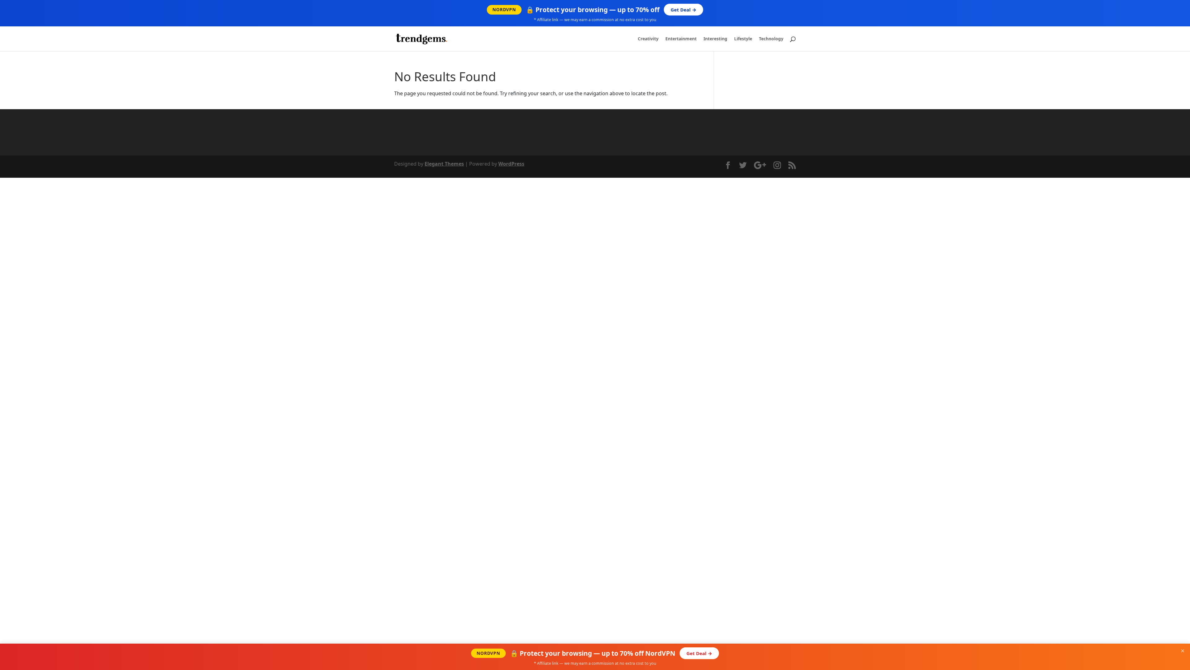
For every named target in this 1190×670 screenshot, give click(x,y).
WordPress (511, 163)
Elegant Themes (444, 163)
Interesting (715, 39)
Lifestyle (743, 39)
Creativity (648, 39)
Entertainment (681, 39)
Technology (771, 39)
